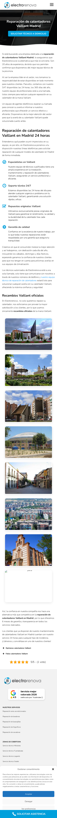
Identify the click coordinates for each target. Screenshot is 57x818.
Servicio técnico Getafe (11, 761)
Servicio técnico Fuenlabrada (13, 751)
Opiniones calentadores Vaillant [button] (18, 648)
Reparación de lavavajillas (12, 722)
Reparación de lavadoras (11, 716)
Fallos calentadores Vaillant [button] (17, 654)
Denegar (28, 801)
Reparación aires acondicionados (14, 711)
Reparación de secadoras (11, 732)
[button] (53, 769)
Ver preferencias (28, 808)
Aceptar (28, 794)
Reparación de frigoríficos (12, 727)
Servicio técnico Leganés (11, 756)
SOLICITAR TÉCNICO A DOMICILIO (28, 33)
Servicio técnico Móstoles (12, 746)
